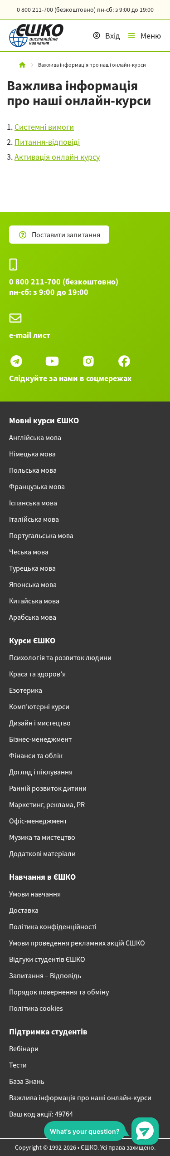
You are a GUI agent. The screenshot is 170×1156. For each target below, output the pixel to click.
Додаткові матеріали (42, 853)
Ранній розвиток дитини (48, 788)
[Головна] (22, 65)
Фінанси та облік (36, 755)
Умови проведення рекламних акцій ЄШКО (77, 942)
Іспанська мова (33, 502)
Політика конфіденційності (53, 926)
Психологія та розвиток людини (60, 657)
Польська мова (33, 470)
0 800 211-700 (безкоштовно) (85, 9)
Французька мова (37, 486)
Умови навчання (35, 893)
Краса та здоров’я (37, 673)
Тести (18, 1064)
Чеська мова (29, 551)
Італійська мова (34, 519)
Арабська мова (32, 617)
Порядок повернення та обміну (59, 991)
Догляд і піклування (41, 771)
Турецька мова (32, 568)
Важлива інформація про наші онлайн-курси (80, 1097)
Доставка (24, 910)
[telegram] (16, 361)
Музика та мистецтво (42, 837)
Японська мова (33, 584)
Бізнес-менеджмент (40, 739)
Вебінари (24, 1048)
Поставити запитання (66, 234)
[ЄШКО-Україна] (31, 35)
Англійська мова (35, 437)
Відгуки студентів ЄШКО (47, 959)
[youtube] (52, 361)
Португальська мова (41, 535)
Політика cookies (36, 1008)
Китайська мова (34, 600)
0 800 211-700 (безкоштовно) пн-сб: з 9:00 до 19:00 (63, 286)
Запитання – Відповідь (45, 975)
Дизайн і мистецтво (40, 722)
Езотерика (25, 690)
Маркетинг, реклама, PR (47, 804)
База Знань (26, 1081)
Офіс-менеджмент (38, 820)
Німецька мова (32, 453)
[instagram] (88, 361)
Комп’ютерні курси (39, 706)
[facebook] (124, 361)
